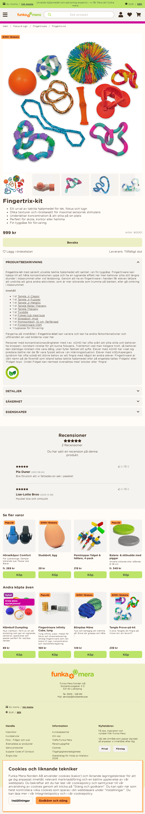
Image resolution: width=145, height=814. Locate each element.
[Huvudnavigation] (8, 14)
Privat (105, 748)
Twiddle (23, 312)
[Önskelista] (129, 14)
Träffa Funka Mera (62, 740)
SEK (139, 4)
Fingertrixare (40, 26)
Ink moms (27, 4)
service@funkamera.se (75, 696)
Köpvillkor (11, 732)
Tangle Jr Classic (28, 296)
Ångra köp (11, 755)
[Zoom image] (17, 185)
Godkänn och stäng (53, 800)
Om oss (56, 736)
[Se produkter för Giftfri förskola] (12, 378)
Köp (19, 574)
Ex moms (12, 4)
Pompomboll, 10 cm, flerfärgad (38, 321)
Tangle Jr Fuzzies (29, 299)
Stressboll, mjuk (28, 318)
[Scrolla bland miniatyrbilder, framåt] (138, 185)
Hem (5, 26)
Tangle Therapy (28, 309)
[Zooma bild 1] (72, 102)
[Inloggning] (120, 14)
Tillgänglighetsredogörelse (66, 751)
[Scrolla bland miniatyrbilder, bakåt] (6, 185)
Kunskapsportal (60, 732)
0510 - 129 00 (74, 694)
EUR (131, 4)
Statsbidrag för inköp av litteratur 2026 (70, 757)
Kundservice (12, 736)
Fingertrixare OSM (30, 325)
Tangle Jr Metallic (29, 302)
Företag (120, 748)
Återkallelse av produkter (19, 744)
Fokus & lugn (20, 26)
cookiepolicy (83, 793)
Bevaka (72, 242)
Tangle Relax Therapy (32, 305)
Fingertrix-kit (59, 26)
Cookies (56, 747)
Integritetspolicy (47, 793)
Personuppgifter (61, 744)
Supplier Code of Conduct (20, 751)
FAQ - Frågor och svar (18, 740)
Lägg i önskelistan (19, 251)
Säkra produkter (14, 747)
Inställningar (20, 800)
